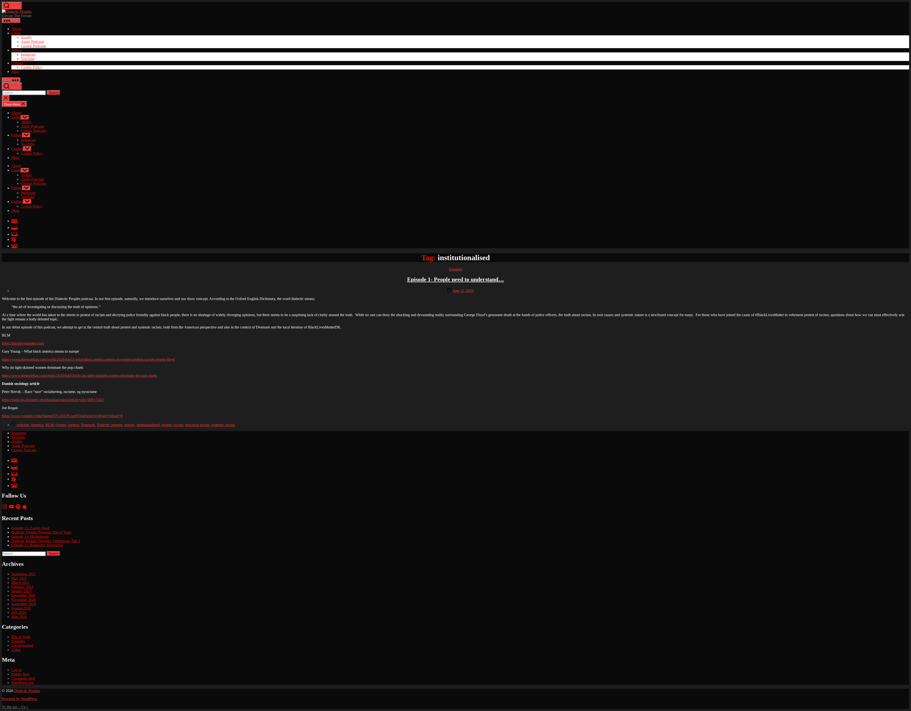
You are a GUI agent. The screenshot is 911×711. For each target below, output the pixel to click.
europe (129, 425)
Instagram (28, 54)
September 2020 (23, 604)
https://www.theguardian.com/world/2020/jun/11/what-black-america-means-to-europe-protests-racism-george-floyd (88, 359)
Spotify (26, 37)
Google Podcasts (33, 46)
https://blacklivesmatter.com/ (23, 343)
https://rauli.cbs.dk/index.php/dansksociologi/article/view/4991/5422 (53, 400)
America (37, 425)
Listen (16, 33)
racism (178, 425)
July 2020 (18, 612)
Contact (17, 63)
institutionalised (148, 425)
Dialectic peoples (109, 425)
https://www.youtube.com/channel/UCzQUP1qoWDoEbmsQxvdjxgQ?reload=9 (62, 416)
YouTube (28, 59)
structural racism (197, 425)
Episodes (455, 269)
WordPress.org (22, 683)
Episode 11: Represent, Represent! (37, 545)
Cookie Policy (31, 67)
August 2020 (21, 608)
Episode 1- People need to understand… (455, 279)
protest (167, 425)
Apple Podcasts (32, 42)
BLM (49, 425)
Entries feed (20, 674)
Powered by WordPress (19, 699)
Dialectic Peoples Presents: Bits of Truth (41, 532)
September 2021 (23, 574)
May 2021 (19, 578)
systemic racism (223, 425)
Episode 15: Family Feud (30, 528)
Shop (15, 71)
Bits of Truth (20, 637)
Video (15, 650)
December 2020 (23, 595)
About (16, 29)
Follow (16, 50)
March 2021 (20, 583)
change (61, 425)
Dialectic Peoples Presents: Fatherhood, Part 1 (45, 541)
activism (23, 425)
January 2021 (21, 591)
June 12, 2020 (463, 291)
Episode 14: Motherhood (30, 537)
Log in (16, 670)
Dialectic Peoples (27, 691)
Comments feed (23, 678)
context (73, 425)
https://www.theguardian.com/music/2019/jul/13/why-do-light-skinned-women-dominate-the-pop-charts (79, 376)
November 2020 (23, 600)
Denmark (88, 425)
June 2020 (19, 617)
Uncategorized (22, 645)
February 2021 (22, 587)
